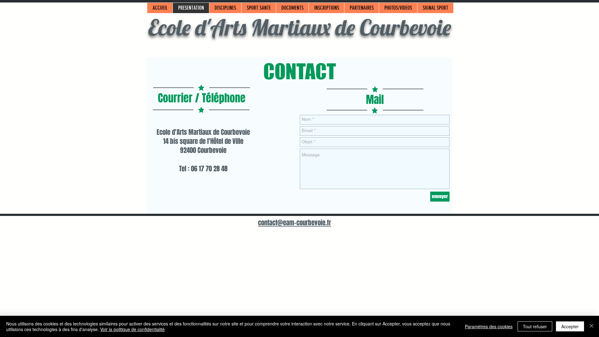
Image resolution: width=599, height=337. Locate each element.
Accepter (570, 326)
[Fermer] (591, 326)
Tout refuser (535, 326)
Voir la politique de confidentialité (132, 329)
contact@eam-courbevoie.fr (294, 222)
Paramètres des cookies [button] (489, 326)
